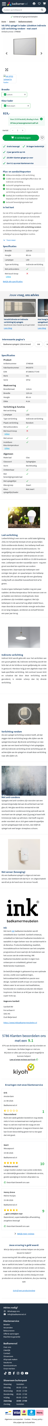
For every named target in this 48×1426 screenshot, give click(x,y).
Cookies (27, 1419)
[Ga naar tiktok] (5, 1373)
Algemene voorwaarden (14, 1419)
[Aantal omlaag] (13, 130)
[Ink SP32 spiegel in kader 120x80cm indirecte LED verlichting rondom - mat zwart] (24, 48)
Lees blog (8, 328)
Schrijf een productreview (24, 1290)
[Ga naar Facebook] (14, 1373)
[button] (6, 53)
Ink (38, 344)
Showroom (8, 1356)
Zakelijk (6, 1350)
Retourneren (8, 1330)
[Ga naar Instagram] (18, 1373)
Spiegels (12, 21)
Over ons (7, 1347)
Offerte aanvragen (11, 1333)
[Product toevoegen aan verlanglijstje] (42, 137)
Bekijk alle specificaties (13, 281)
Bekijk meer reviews (25, 1233)
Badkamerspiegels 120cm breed (17, 344)
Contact (6, 1353)
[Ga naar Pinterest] (22, 1373)
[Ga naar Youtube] (26, 1373)
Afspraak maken (10, 1359)
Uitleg (8, 276)
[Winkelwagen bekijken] (44, 3)
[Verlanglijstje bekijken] (39, 3)
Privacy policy (37, 1419)
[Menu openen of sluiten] (4, 3)
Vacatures (7, 1362)
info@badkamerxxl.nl (16, 1314)
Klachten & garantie (11, 1336)
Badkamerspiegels (25, 21)
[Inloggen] (34, 3)
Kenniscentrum (10, 1365)
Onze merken (9, 1368)
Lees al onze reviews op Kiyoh (22, 1059)
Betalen (6, 1324)
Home (3, 21)
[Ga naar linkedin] (10, 1373)
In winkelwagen (22, 137)
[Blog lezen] (20, 308)
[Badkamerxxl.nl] (17, 3)
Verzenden (8, 1327)
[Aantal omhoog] (23, 130)
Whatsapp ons (13, 1311)
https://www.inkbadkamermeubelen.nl (20, 1022)
